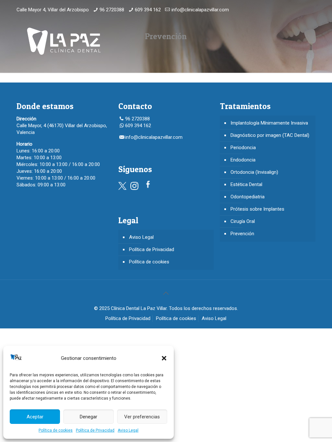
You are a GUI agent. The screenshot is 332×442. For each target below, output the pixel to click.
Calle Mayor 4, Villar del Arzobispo (53, 10)
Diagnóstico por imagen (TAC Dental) (270, 135)
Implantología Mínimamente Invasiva (269, 123)
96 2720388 (112, 10)
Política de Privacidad (95, 430)
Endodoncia (243, 160)
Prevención (242, 234)
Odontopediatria (248, 197)
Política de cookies (56, 430)
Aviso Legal (128, 430)
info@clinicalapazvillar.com (200, 10)
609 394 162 (148, 10)
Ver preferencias (142, 417)
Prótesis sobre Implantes (257, 209)
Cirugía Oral (243, 221)
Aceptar (35, 417)
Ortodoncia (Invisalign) (254, 172)
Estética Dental (246, 184)
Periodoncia (243, 147)
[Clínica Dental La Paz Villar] (63, 41)
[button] (164, 358)
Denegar (88, 417)
